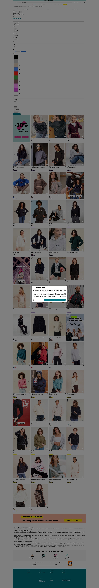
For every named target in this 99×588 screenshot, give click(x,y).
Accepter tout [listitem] (60, 299)
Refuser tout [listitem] (49, 299)
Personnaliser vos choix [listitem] (38, 299)
